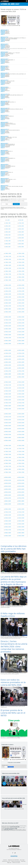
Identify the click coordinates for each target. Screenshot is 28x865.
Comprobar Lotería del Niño (14, 762)
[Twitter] (15, 853)
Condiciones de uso (6, 861)
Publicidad (23, 861)
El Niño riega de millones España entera (13, 614)
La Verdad (14, 846)
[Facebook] (12, 853)
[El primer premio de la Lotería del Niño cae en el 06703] (14, 726)
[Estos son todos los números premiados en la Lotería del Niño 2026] (14, 696)
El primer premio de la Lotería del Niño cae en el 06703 (13, 713)
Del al (7, 220)
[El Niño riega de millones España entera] (14, 626)
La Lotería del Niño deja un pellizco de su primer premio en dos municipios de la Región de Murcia (14, 580)
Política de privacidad (15, 861)
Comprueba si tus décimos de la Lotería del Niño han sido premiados (13, 549)
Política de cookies (16, 862)
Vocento (14, 856)
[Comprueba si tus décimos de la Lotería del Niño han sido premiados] (14, 562)
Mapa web (9, 862)
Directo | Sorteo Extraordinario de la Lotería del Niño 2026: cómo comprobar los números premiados (14, 646)
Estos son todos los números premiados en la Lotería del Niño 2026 (13, 682)
